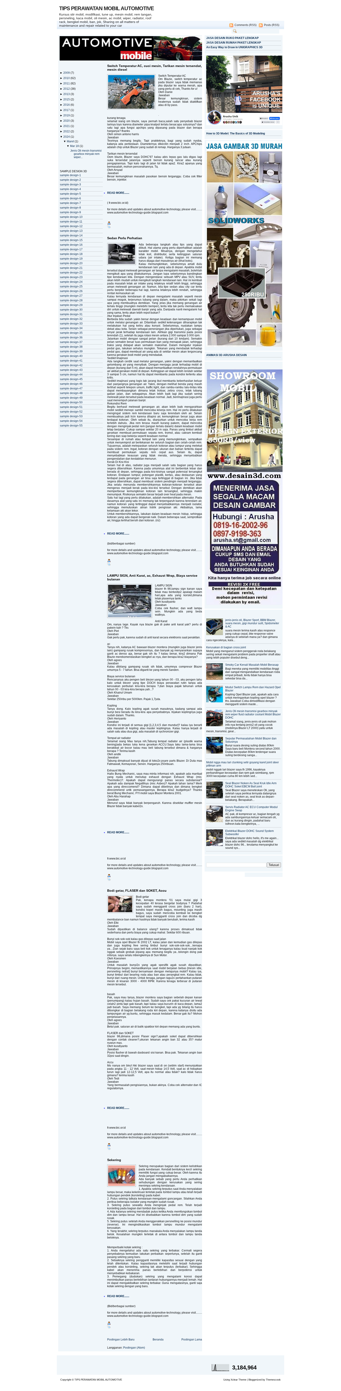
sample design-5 (70, 193)
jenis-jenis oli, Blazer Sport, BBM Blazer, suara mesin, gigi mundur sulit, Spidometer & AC (252, 623)
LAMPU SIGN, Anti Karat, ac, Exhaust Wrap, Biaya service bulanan (152, 577)
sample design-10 (71, 217)
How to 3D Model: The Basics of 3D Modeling (235, 133)
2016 (67, 104)
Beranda (158, 1339)
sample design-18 (71, 254)
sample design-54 (71, 421)
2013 (67, 94)
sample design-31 (71, 314)
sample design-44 (71, 374)
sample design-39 (71, 351)
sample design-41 (71, 360)
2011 (67, 83)
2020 (67, 120)
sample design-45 (71, 379)
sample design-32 (71, 319)
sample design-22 (71, 272)
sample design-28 (71, 300)
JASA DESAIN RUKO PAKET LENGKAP (232, 38)
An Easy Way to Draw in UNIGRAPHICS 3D (234, 47)
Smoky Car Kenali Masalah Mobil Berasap (252, 664)
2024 (67, 136)
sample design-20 (71, 263)
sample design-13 (71, 230)
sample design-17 (71, 249)
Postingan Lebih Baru (121, 1339)
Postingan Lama (191, 1339)
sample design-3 (70, 184)
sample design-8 (70, 207)
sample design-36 (71, 337)
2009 (67, 72)
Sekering (114, 1160)
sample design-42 (71, 365)
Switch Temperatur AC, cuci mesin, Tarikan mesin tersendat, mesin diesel (154, 67)
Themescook (273, 1379)
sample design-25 (71, 286)
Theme (242, 1379)
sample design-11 (71, 221)
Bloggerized (255, 1379)
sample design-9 (70, 212)
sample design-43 (71, 370)
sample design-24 (71, 281)
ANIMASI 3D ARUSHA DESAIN (226, 355)
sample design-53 (71, 416)
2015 (67, 99)
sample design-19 (71, 258)
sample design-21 (71, 268)
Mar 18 (75, 146)
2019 (67, 115)
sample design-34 (71, 328)
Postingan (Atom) (134, 1347)
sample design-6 (70, 198)
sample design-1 (70, 175)
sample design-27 (71, 295)
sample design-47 (71, 388)
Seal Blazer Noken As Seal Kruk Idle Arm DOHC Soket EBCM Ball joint (251, 785)
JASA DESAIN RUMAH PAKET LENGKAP (233, 42)
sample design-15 (71, 240)
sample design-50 (71, 402)
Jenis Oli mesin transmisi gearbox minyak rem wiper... (86, 154)
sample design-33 (71, 323)
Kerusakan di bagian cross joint (226, 647)
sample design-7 (70, 203)
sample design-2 (70, 179)
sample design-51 (71, 407)
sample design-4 (70, 189)
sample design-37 (71, 342)
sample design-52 (71, 411)
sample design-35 (71, 332)
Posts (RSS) (271, 25)
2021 (67, 126)
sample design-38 (71, 346)
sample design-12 (71, 226)
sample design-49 (71, 397)
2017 (67, 110)
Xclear (234, 1379)
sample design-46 (71, 383)
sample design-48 (71, 393)
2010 (67, 78)
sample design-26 (71, 291)
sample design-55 (71, 425)
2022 (67, 131)
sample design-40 (71, 356)
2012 (67, 88)
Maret (71, 141)
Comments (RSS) (246, 25)
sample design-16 (71, 244)
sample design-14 (71, 235)
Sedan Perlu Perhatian (124, 238)
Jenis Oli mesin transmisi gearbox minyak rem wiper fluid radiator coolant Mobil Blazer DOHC (253, 714)
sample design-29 (71, 305)
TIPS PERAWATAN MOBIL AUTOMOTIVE (106, 8)
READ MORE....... (118, 192)
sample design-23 (71, 277)
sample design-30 (71, 309)
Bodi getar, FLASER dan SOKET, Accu (137, 890)
